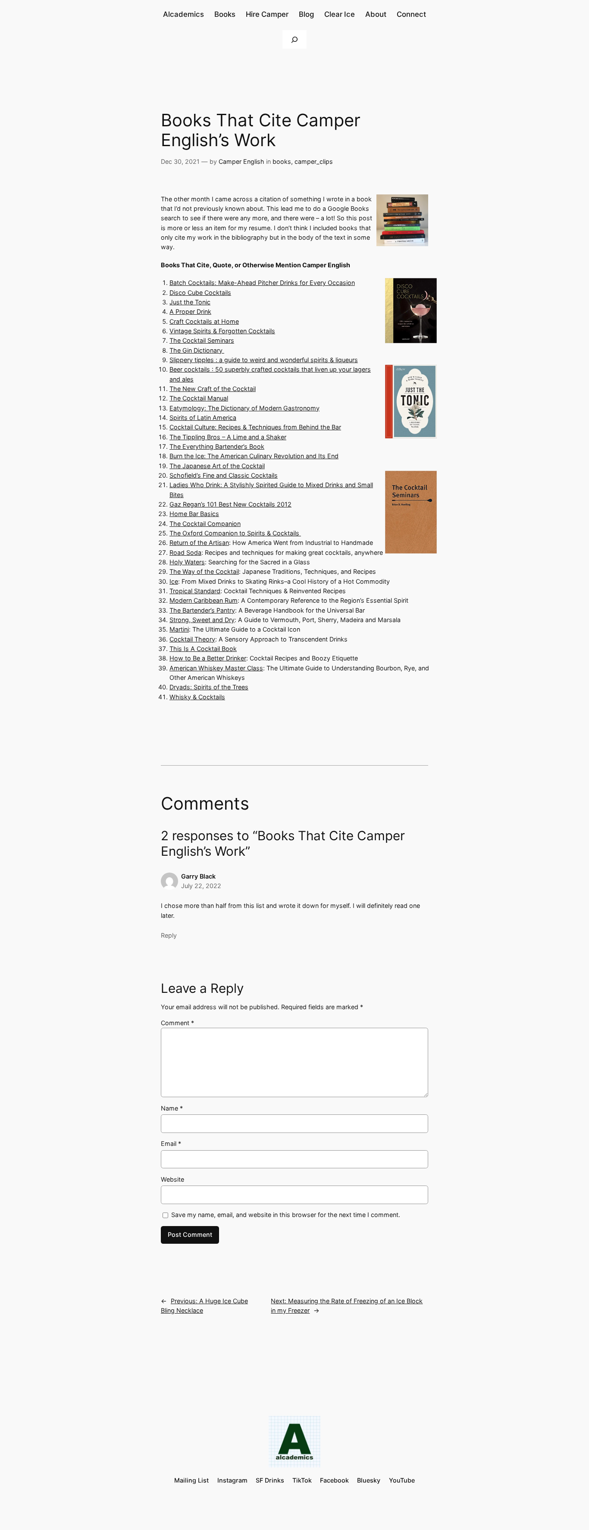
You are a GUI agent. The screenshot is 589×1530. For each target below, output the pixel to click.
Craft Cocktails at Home (204, 321)
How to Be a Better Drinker (207, 658)
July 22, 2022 (201, 885)
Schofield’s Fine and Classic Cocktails (223, 475)
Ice (173, 581)
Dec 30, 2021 (180, 161)
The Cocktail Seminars (201, 340)
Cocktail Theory (192, 639)
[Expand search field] (294, 39)
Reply (169, 935)
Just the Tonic (189, 302)
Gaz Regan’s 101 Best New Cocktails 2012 (230, 504)
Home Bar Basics (194, 513)
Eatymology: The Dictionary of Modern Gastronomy (244, 408)
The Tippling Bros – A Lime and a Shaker (227, 437)
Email (171, 1143)
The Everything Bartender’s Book (216, 446)
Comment (177, 1022)
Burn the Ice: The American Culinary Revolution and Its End (253, 456)
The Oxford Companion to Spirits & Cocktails (235, 533)
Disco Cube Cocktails (200, 292)
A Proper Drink (190, 311)
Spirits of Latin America (202, 417)
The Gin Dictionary (196, 350)
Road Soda (185, 552)
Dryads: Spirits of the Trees (208, 687)
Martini (179, 629)
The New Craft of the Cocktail (212, 388)
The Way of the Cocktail (204, 571)
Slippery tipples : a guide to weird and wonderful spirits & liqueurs (263, 359)
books (282, 161)
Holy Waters (187, 562)
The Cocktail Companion (205, 523)
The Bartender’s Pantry (202, 610)
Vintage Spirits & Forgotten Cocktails (222, 331)
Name (172, 1108)
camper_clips (313, 161)
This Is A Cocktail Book (203, 648)
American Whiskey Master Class (216, 668)
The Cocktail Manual (198, 398)
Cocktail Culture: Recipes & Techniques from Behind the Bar (255, 427)
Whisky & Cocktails (197, 697)
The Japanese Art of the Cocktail (217, 465)
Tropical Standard (194, 590)
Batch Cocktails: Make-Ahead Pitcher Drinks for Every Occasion (262, 282)
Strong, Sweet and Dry (202, 619)
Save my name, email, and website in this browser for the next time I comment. (285, 1214)
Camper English (241, 161)
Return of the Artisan (199, 542)
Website (172, 1179)
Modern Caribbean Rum (203, 600)
